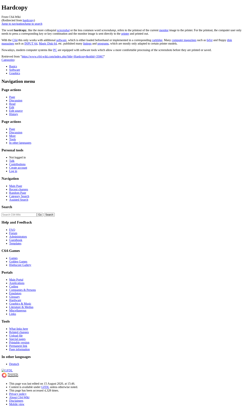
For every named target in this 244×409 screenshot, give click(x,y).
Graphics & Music (20, 303)
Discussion (15, 100)
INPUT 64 (30, 43)
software (61, 40)
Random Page (17, 192)
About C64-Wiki (19, 397)
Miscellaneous (17, 310)
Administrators (18, 236)
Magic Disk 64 (48, 43)
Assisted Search (18, 199)
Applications (16, 283)
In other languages (20, 142)
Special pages (17, 339)
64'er (210, 40)
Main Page (15, 186)
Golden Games (18, 261)
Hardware (15, 300)
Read (12, 103)
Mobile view (16, 404)
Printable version (19, 342)
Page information (19, 349)
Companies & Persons (22, 290)
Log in (13, 171)
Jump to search (33, 23)
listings (87, 43)
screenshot (63, 30)
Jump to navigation (13, 23)
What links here (18, 328)
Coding (13, 286)
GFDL (45, 387)
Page (12, 97)
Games (13, 258)
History (13, 114)
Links (12, 314)
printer (125, 33)
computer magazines (184, 40)
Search (7, 207)
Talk (11, 160)
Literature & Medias (21, 307)
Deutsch (14, 364)
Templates (15, 243)
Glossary (14, 296)
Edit (11, 107)
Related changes (19, 332)
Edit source (16, 110)
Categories (8, 60)
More (12, 135)
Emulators (15, 293)
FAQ (12, 229)
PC (55, 50)
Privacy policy (17, 393)
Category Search (19, 196)
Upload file (16, 335)
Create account (18, 167)
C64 (15, 40)
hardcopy (28, 20)
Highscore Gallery (20, 265)
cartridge (157, 40)
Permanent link (18, 345)
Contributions (17, 164)
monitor (164, 30)
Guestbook (15, 240)
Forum (13, 233)
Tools (12, 139)
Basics (13, 66)
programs (103, 43)
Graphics (14, 73)
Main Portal (16, 279)
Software (14, 69)
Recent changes (18, 189)
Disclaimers (16, 400)
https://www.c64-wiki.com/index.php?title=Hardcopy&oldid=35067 (63, 56)
